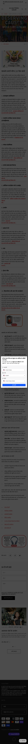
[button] (14, 370)
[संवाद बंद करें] (26, 357)
